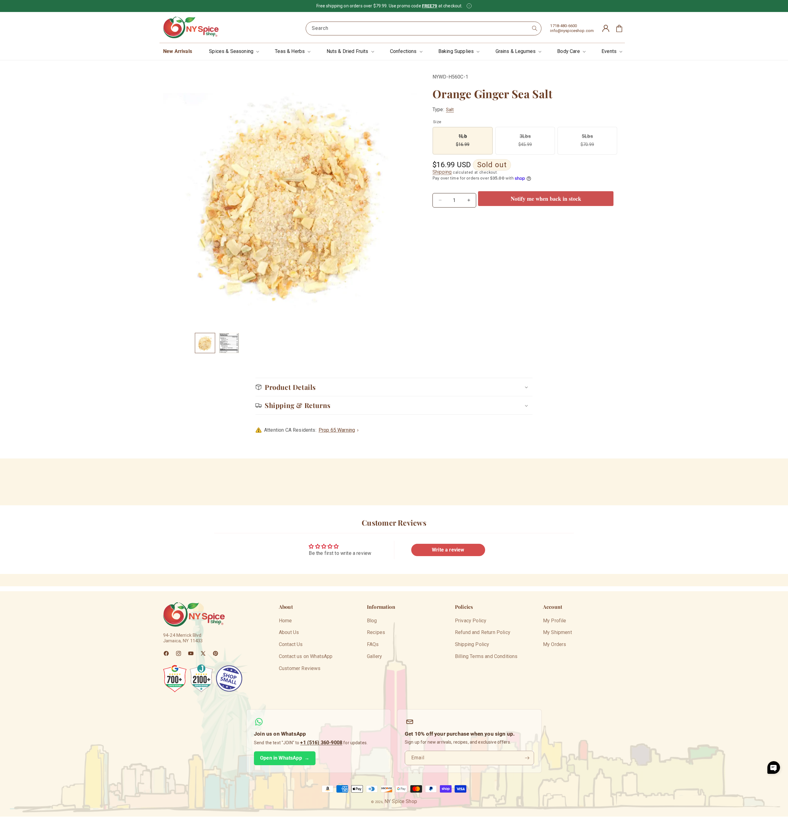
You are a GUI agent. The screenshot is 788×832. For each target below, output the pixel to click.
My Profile (554, 621)
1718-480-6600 (563, 25)
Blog (372, 621)
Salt (450, 109)
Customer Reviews (300, 668)
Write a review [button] (448, 550)
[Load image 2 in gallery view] (229, 343)
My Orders (554, 645)
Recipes (376, 633)
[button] (233, 51)
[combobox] (423, 28)
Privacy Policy (470, 621)
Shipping (442, 172)
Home (285, 621)
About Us (289, 633)
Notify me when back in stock (546, 199)
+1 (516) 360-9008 (321, 742)
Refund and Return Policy (482, 633)
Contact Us (291, 645)
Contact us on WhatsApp (306, 657)
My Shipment (557, 633)
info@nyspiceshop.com (572, 30)
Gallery (374, 657)
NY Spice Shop (400, 801)
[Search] (534, 28)
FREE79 (429, 5)
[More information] (469, 5)
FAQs (373, 645)
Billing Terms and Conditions (486, 657)
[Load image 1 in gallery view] (205, 343)
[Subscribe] (527, 758)
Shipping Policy (472, 645)
